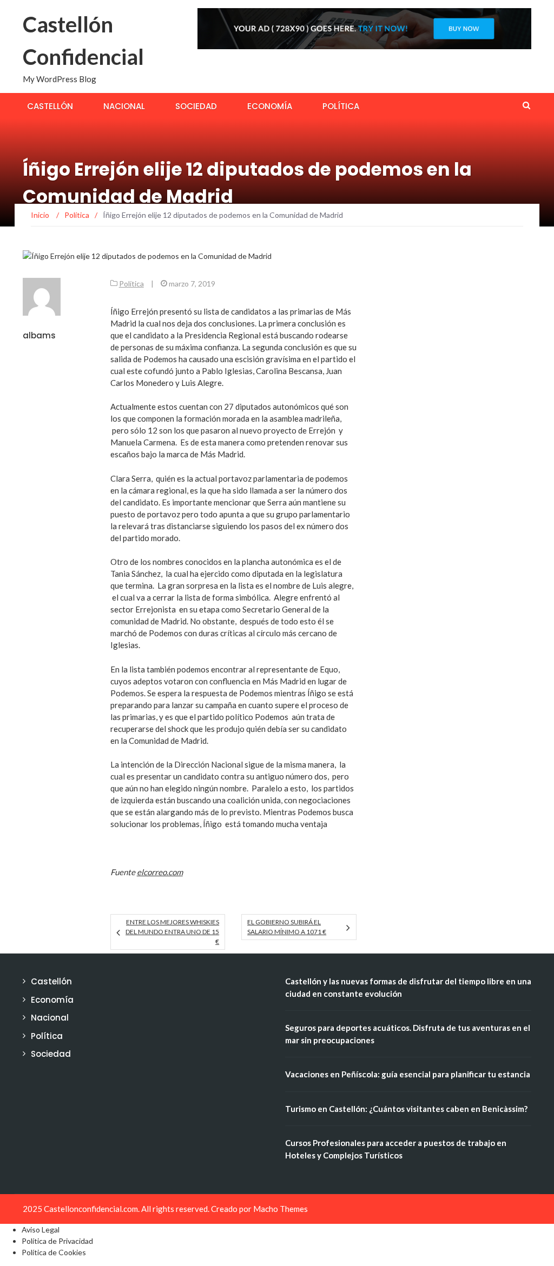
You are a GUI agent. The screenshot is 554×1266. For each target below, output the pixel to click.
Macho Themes (280, 1209)
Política (340, 106)
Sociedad (196, 106)
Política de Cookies (54, 1252)
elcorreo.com (160, 872)
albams (39, 335)
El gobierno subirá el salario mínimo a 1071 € (286, 927)
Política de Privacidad (57, 1240)
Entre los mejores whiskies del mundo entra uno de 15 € (172, 931)
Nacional (124, 106)
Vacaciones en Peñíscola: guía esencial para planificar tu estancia (407, 1074)
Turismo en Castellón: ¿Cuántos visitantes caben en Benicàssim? (406, 1109)
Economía (269, 106)
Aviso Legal (41, 1229)
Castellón (50, 106)
